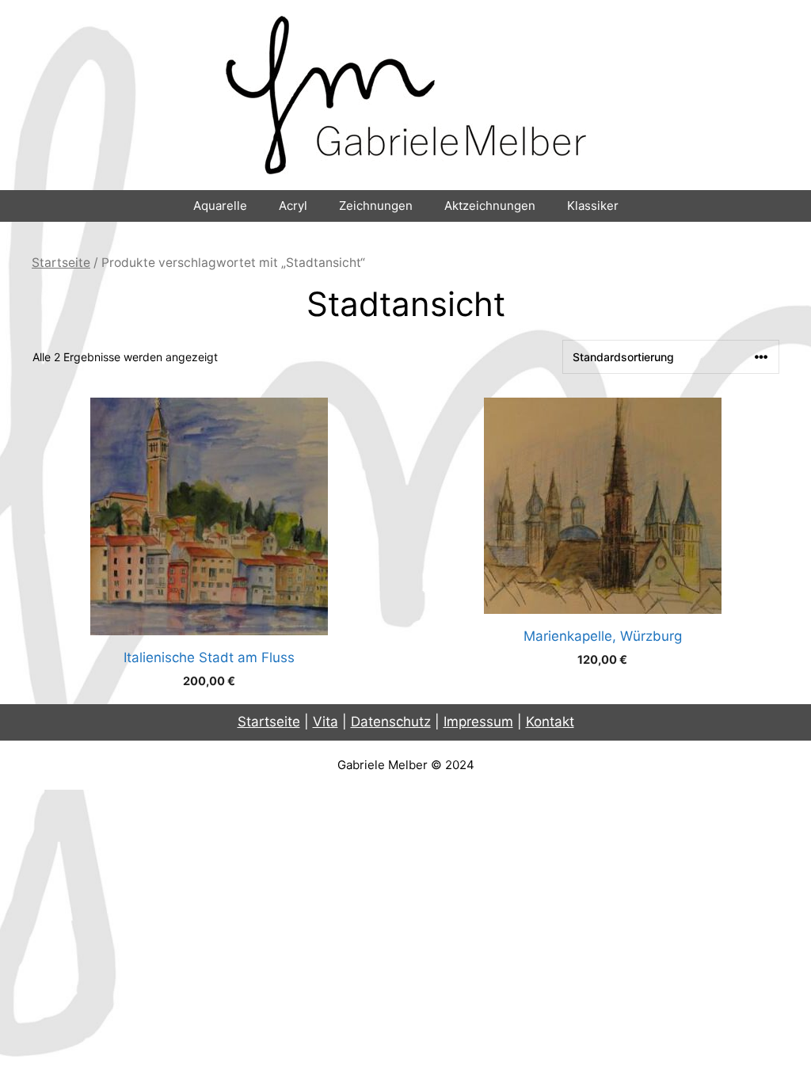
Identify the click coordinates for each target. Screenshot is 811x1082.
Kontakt (550, 722)
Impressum (478, 722)
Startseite (61, 262)
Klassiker (593, 205)
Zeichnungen (376, 205)
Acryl (293, 205)
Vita (325, 722)
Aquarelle (220, 205)
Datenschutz (391, 722)
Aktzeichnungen (489, 205)
